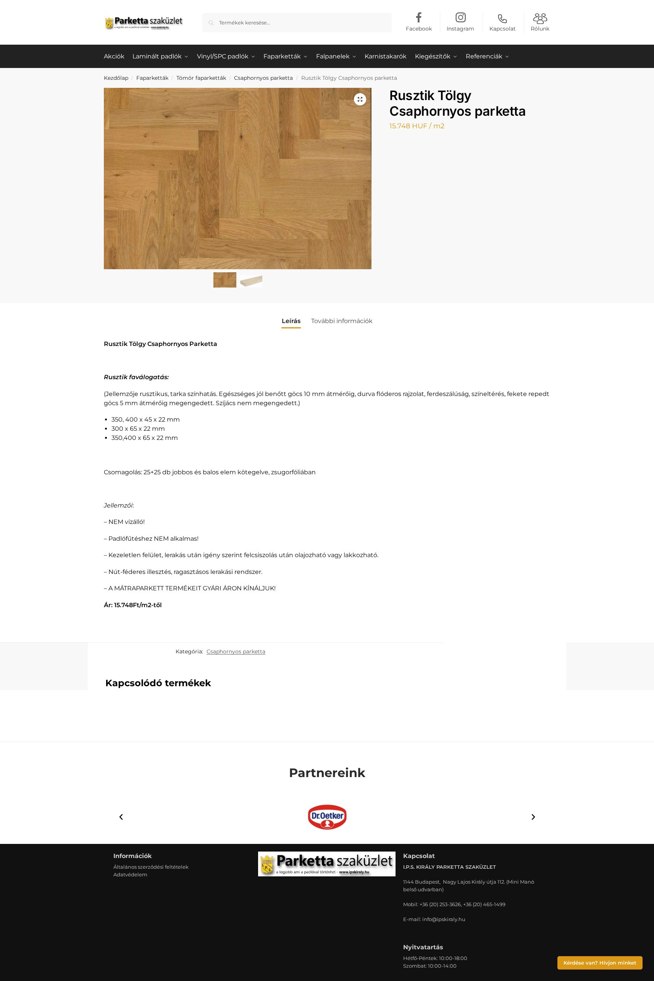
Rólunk (540, 28)
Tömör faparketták (201, 78)
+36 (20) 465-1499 (484, 904)
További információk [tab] (342, 321)
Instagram (460, 28)
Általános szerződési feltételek (151, 867)
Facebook (419, 28)
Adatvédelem (130, 874)
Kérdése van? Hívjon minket (600, 963)
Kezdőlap (116, 78)
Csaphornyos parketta (263, 78)
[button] (360, 99)
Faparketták (152, 78)
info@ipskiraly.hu (443, 919)
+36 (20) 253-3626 (440, 904)
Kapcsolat (502, 28)
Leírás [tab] (291, 321)
